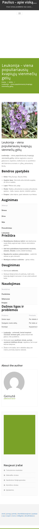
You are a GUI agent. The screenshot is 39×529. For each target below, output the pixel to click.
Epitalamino (10, 490)
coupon (8, 516)
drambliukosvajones (24, 514)
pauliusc (34, 514)
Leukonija (7, 332)
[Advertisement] (19, 37)
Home (4, 82)
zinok (3, 514)
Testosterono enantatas (14, 470)
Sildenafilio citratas (12, 475)
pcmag (8, 514)
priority (14, 514)
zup (3, 516)
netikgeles (20, 516)
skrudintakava (29, 516)
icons (14, 516)
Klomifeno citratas (12, 485)
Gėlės (11, 82)
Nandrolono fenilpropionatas (15, 480)
